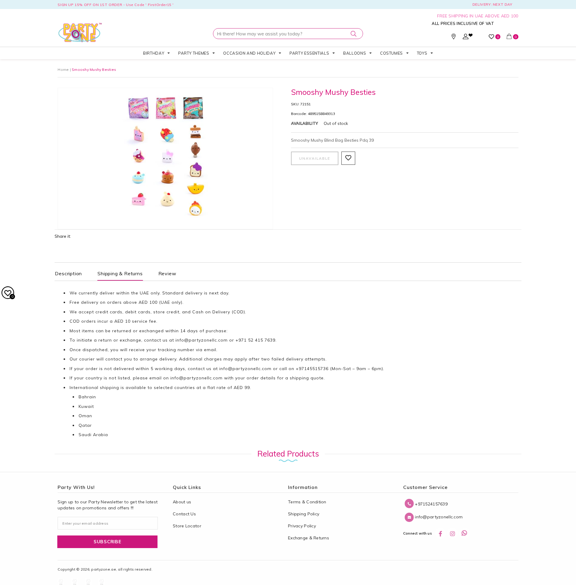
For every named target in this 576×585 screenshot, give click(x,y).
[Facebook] (440, 533)
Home (63, 69)
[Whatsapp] (464, 533)
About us (182, 502)
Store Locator (187, 526)
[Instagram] (452, 533)
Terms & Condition (307, 502)
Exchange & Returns (308, 538)
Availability (304, 123)
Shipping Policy (303, 514)
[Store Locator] (454, 38)
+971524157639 (431, 504)
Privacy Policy (302, 526)
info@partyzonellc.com (202, 340)
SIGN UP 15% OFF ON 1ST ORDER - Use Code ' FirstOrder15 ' (116, 4)
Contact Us (184, 514)
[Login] (466, 38)
